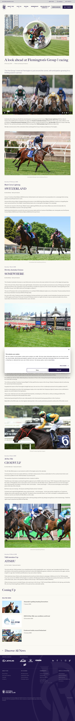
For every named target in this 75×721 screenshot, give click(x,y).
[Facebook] (57, 661)
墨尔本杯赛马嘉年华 (44, 681)
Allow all (59, 370)
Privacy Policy (5, 673)
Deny (37, 370)
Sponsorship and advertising (64, 679)
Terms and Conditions (6, 675)
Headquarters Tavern (25, 675)
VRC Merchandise (24, 673)
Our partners (61, 681)
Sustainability (42, 675)
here (53, 360)
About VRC (10, 6)
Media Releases (62, 673)
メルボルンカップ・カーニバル (46, 682)
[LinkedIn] (53, 661)
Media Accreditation (62, 675)
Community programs (44, 673)
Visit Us (19, 6)
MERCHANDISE (56, 7)
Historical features (24, 677)
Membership (34, 6)
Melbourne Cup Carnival (45, 7)
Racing (26, 6)
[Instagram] (65, 661)
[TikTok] (70, 661)
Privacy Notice (70, 697)
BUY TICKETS (67, 7)
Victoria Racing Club (8, 1)
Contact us (4, 679)
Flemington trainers (25, 679)
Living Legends (43, 679)
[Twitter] (61, 661)
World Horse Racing (44, 677)
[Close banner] (68, 349)
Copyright (4, 677)
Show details (63, 365)
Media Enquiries (62, 677)
